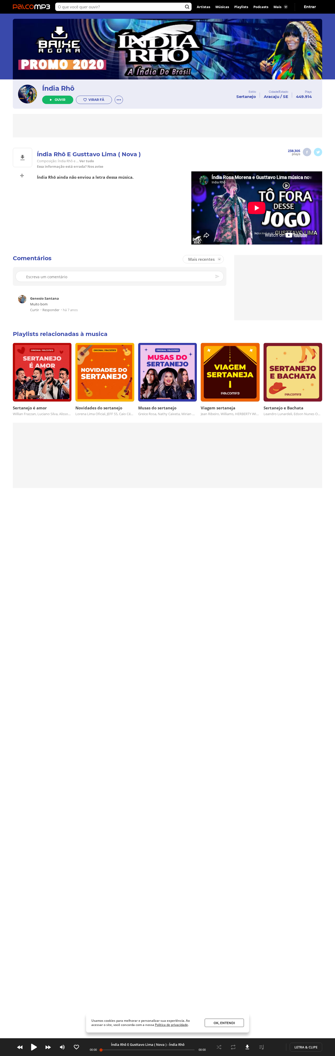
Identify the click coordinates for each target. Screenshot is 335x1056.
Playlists (241, 6)
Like (76, 1047)
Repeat (233, 1047)
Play (34, 1047)
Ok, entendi (224, 1023)
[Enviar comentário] (218, 276)
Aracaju (271, 96)
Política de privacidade (171, 1025)
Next (48, 1047)
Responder (50, 310)
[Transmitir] (276, 1047)
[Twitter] (318, 152)
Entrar (310, 6)
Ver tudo (86, 161)
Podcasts (260, 6)
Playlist (261, 1047)
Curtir (34, 310)
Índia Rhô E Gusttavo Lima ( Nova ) (138, 1044)
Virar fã (96, 100)
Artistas (203, 6)
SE (285, 96)
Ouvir (60, 100)
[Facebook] (307, 152)
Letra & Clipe (305, 1047)
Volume (62, 1047)
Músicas (222, 6)
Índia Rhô (58, 88)
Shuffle (219, 1047)
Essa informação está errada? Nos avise (70, 166)
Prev (20, 1047)
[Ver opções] (119, 100)
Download (247, 1047)
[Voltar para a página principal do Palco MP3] (33, 6)
